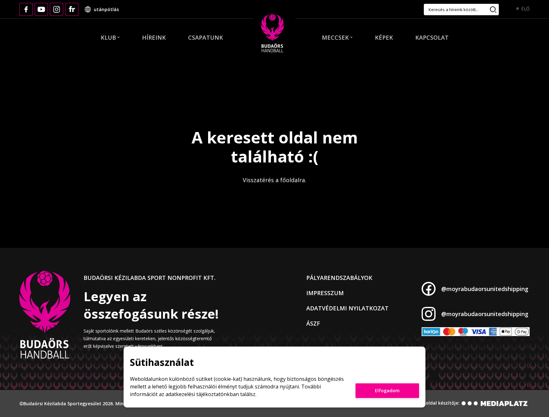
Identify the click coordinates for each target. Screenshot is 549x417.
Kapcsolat (432, 37)
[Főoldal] (272, 33)
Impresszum (325, 293)
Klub (108, 37)
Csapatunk (205, 37)
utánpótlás (106, 9)
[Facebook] (26, 9)
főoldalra (292, 180)
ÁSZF (313, 323)
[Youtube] (41, 9)
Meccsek (335, 37)
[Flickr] (71, 9)
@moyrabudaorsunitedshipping (484, 289)
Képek (384, 37)
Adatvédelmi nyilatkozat (347, 308)
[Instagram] (56, 9)
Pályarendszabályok (339, 277)
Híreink (154, 37)
